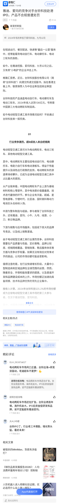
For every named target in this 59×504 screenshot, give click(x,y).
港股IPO (7, 325)
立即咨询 (49, 345)
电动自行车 (19, 325)
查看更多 (52, 354)
